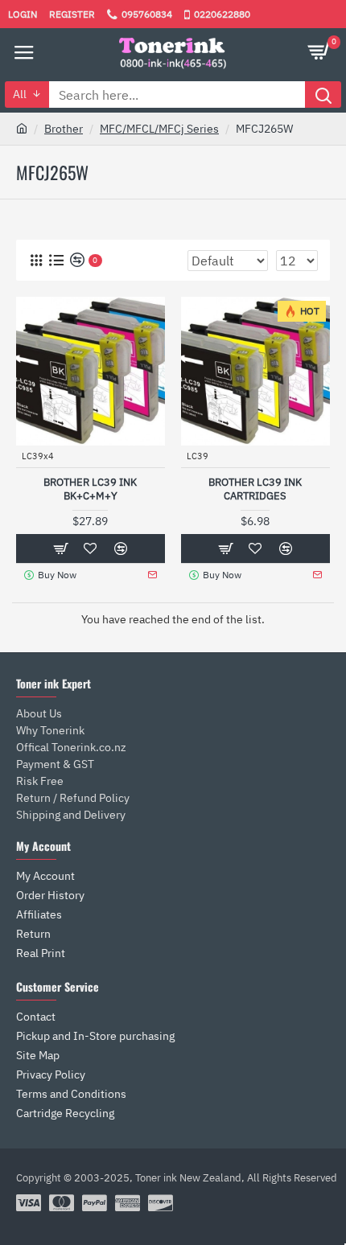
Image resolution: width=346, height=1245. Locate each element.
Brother (63, 128)
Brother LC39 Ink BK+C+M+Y (90, 489)
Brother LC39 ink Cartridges (255, 489)
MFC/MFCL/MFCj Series (159, 128)
